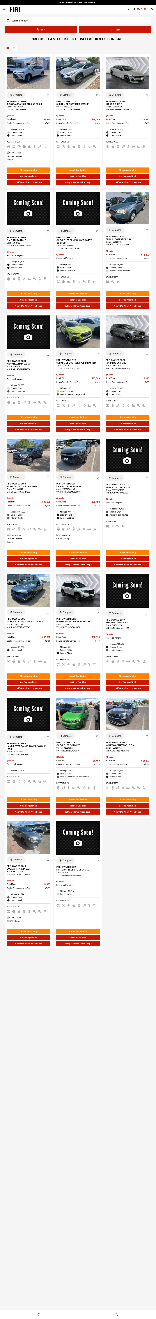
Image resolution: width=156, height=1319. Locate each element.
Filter (117, 29)
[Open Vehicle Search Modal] (151, 9)
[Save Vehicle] (48, 95)
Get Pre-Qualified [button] (28, 176)
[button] (28, 170)
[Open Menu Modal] (4, 9)
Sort (43, 29)
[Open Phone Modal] (123, 9)
